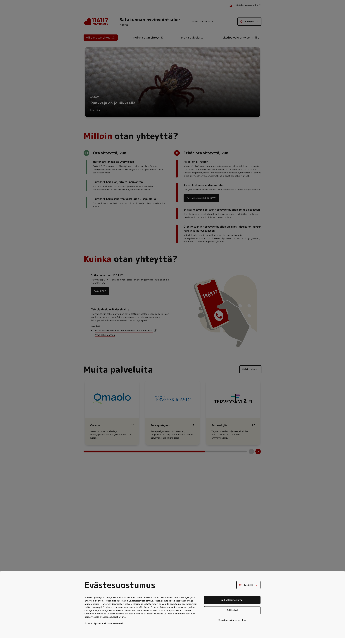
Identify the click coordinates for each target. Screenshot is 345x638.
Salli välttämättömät (232, 600)
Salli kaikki (232, 610)
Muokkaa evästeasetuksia (232, 620)
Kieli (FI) (248, 585)
